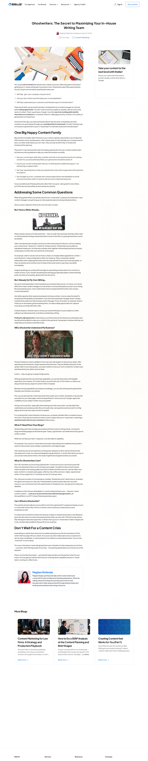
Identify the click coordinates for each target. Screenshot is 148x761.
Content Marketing (82, 37)
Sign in (119, 4)
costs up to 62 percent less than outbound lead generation (49, 494)
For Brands (42, 4)
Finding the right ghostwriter (24, 318)
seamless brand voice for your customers (29, 420)
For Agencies (30, 4)
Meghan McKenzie (66, 33)
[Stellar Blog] (15, 4)
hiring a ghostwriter (27, 110)
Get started (133, 4)
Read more (22, 660)
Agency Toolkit (79, 4)
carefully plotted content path (54, 124)
